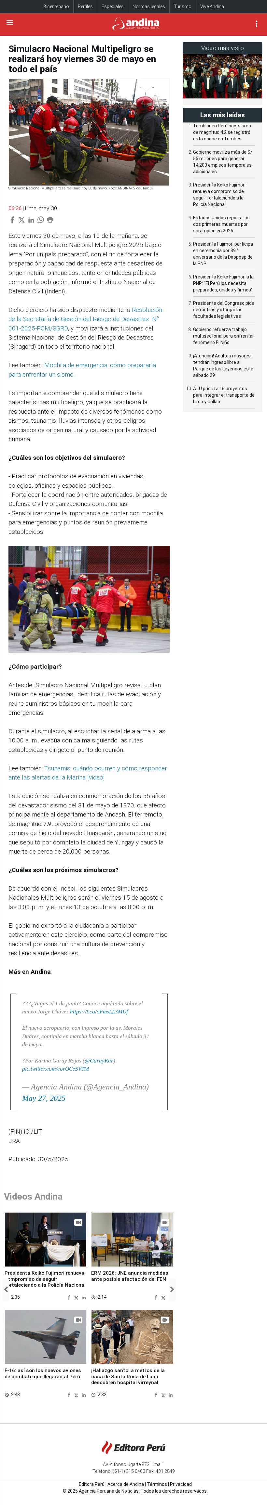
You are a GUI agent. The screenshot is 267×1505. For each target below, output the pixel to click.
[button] (5, 1290)
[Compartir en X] (77, 1297)
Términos (157, 1484)
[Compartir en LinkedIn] (84, 1297)
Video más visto (222, 48)
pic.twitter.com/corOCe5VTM (55, 1069)
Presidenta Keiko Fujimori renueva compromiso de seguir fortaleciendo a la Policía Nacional (45, 1279)
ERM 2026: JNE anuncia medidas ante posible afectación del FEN (129, 1276)
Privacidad (181, 1484)
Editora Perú (92, 1484)
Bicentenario (56, 6)
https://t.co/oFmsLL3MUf (99, 1012)
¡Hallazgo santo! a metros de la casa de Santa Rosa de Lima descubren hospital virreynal (128, 1376)
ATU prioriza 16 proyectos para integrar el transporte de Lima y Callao (224, 395)
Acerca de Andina (125, 1484)
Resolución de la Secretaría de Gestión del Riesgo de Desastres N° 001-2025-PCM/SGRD (85, 319)
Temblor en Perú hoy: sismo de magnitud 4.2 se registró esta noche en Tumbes (222, 132)
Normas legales (149, 6)
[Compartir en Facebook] (70, 1297)
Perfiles (85, 6)
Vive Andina (212, 6)
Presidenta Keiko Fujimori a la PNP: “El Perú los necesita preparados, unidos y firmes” (223, 283)
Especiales (113, 6)
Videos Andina (33, 1196)
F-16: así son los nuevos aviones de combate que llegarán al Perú (43, 1373)
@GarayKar (99, 1061)
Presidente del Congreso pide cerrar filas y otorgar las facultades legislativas (223, 310)
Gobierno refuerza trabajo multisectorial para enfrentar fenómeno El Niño (223, 336)
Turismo (182, 6)
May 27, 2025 (43, 1098)
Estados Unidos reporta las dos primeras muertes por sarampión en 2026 (221, 224)
